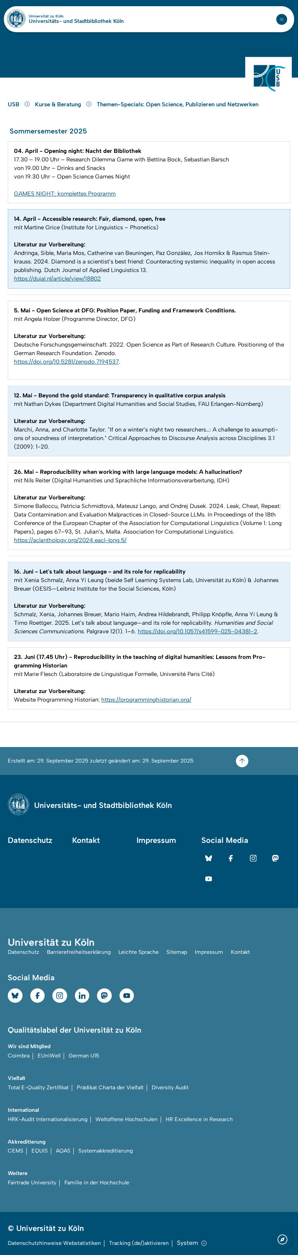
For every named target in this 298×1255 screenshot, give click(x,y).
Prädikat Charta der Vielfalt (110, 1087)
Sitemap (176, 952)
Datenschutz (30, 840)
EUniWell (49, 1055)
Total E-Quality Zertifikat (38, 1087)
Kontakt (86, 840)
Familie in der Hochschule (96, 1182)
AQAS (63, 1151)
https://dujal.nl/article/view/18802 (57, 278)
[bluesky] (208, 858)
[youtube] (208, 879)
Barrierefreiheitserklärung (79, 952)
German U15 (84, 1055)
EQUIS (39, 1151)
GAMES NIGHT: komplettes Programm (65, 193)
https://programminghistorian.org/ (146, 699)
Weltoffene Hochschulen (126, 1119)
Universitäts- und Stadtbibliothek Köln (76, 21)
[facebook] (231, 858)
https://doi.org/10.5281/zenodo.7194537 (66, 361)
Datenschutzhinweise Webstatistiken (54, 1243)
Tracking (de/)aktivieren (139, 1243)
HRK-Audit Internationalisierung (47, 1119)
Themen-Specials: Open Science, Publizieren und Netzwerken (177, 104)
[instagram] (253, 858)
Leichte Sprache (138, 952)
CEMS (15, 1151)
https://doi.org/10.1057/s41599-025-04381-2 (197, 631)
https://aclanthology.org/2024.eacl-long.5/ (70, 540)
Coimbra (18, 1055)
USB (14, 104)
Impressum (156, 840)
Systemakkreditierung (105, 1151)
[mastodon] (275, 858)
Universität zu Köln (59, 16)
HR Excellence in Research (199, 1119)
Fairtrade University (32, 1182)
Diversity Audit (170, 1087)
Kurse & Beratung (59, 104)
